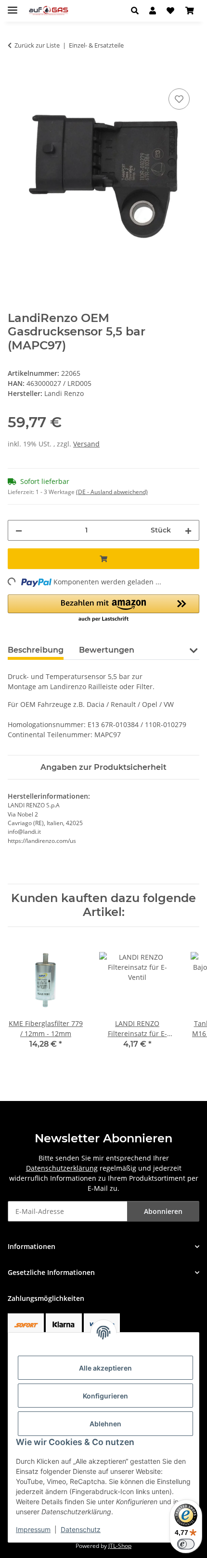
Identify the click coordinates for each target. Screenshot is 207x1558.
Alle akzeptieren (105, 1368)
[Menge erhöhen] (188, 530)
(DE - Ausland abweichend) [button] (112, 492)
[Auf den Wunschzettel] (179, 99)
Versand (86, 443)
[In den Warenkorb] (15, 75)
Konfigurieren (105, 1396)
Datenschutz (81, 1529)
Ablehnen (105, 1424)
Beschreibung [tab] (36, 650)
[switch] (185, 1544)
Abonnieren (163, 1211)
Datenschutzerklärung (62, 1168)
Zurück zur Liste (37, 45)
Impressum (33, 1529)
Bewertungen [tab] (106, 650)
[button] (137, 10)
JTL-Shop (119, 1546)
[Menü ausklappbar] (12, 6)
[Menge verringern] (18, 530)
